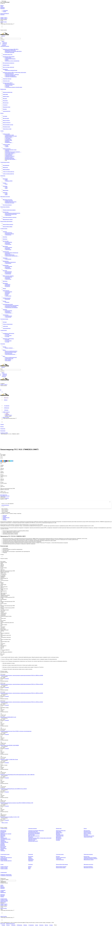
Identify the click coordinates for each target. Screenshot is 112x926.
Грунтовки (86, 834)
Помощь (2, 896)
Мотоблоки (2, 834)
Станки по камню (4, 868)
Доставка (4, 519)
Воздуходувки (3, 846)
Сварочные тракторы (32, 839)
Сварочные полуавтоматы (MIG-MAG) (36, 830)
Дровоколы (2, 850)
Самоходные (58, 858)
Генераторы (30, 854)
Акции (1, 885)
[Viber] (7, 461)
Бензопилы (2, 845)
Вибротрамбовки (3, 859)
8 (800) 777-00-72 (3, 17)
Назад (7, 413)
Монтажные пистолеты (88, 864)
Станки (1, 864)
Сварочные (30, 860)
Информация (3, 892)
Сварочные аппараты (32, 828)
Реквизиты (2, 894)
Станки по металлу (4, 866)
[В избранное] (1, 457)
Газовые (30, 857)
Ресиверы (58, 840)
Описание (5, 515)
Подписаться (3, 881)
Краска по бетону (87, 832)
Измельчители (3, 830)
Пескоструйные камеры (60, 867)
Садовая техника (3, 828)
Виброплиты (3, 856)
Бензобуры (2, 844)
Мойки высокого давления (5, 833)
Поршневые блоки (59, 834)
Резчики (2, 849)
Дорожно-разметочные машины (90, 857)
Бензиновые (58, 836)
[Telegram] (12, 461)
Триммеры (2, 840)
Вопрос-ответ (3, 901)
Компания (2, 888)
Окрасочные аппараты (88, 854)
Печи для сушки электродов (33, 835)
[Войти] (1, 388)
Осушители (58, 839)
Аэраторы (2, 843)
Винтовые (58, 833)
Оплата (4, 518)
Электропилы (3, 841)
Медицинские (59, 837)
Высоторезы (2, 847)
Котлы (29, 867)
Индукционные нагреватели (34, 833)
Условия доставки (4, 899)
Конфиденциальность (10, 923)
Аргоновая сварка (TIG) (33, 831)
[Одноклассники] (3, 461)
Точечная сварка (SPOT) (33, 841)
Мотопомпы (2, 835)
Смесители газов (31, 840)
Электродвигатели (59, 835)
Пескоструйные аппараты (61, 866)
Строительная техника (4, 854)
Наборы (2, 836)
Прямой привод (59, 832)
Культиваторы (3, 831)
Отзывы (4, 11)
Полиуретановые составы (89, 835)
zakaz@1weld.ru (3, 21)
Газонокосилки (3, 848)
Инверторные (31, 859)
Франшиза (2, 887)
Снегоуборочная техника (5, 839)
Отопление (30, 864)
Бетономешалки (3, 858)
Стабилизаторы (3, 872)
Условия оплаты (3, 898)
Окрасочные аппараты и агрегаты (90, 858)
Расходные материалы (88, 866)
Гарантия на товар (4, 900)
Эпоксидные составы (88, 836)
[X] (6, 461)
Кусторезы (2, 832)
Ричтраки (58, 856)
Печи (29, 868)
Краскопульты (86, 856)
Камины (30, 866)
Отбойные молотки (4, 842)
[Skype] (11, 461)
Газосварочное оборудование (34, 832)
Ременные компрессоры (61, 830)
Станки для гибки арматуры (6, 857)
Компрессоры (58, 828)
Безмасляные (58, 831)
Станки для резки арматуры (6, 860)
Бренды (2, 886)
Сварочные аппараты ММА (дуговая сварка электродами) (39, 837)
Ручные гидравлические (61, 857)
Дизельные (30, 858)
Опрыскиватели (3, 837)
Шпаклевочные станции (89, 859)
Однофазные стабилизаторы (6, 875)
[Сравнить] (1, 458)
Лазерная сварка (31, 834)
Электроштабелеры (60, 859)
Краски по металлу (87, 833)
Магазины (2, 895)
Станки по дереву (4, 867)
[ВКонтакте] (1, 461)
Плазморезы (30, 836)
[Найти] (3, 40)
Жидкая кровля (87, 830)
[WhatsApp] (9, 461)
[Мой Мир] (4, 461)
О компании (5, 10)
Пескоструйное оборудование (62, 864)
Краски (85, 828)
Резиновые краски (87, 831)
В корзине (7, 497)
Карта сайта (2, 923)
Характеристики (6, 517)
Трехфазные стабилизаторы (5, 874)
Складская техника (60, 854)
